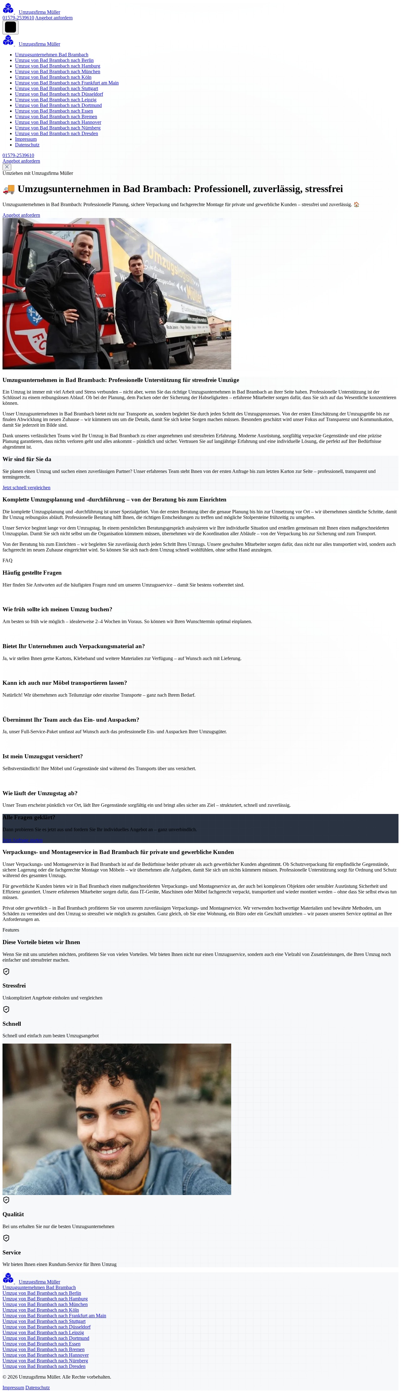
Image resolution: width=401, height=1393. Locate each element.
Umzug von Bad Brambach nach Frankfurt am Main (67, 82)
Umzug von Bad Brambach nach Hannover (58, 122)
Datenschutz (27, 144)
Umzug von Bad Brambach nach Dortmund (58, 105)
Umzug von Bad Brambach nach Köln (53, 77)
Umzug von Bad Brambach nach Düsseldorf (59, 94)
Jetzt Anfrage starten (23, 840)
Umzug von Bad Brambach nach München (57, 71)
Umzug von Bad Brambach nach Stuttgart (56, 88)
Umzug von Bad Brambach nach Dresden (56, 133)
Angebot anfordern (54, 17)
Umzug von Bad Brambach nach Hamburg (57, 66)
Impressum (26, 139)
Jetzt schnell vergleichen (26, 487)
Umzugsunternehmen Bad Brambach (51, 54)
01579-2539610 (18, 17)
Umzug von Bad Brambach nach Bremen (56, 116)
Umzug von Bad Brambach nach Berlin (54, 60)
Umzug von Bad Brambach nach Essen (54, 111)
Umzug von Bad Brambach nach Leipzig (55, 99)
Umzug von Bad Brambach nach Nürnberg (58, 127)
